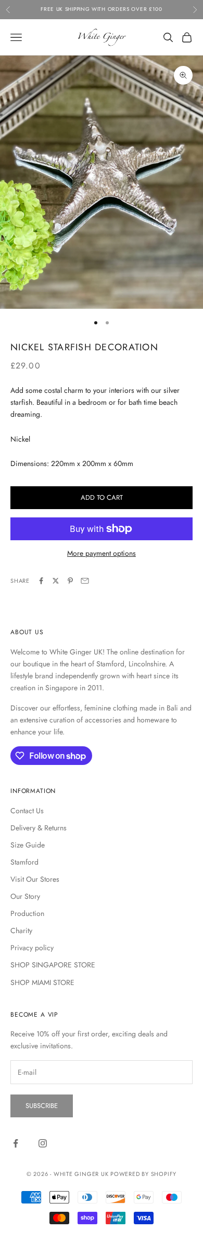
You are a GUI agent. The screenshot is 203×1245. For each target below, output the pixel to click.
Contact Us (27, 810)
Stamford (24, 862)
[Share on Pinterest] (70, 581)
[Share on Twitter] (56, 581)
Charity (21, 930)
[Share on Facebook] (41, 581)
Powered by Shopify (143, 1174)
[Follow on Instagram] (42, 1143)
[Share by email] (85, 581)
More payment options (101, 553)
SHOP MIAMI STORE (42, 982)
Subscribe (42, 1106)
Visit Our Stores (34, 879)
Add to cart (102, 497)
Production (27, 913)
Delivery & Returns (38, 828)
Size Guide (27, 845)
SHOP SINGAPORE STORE (52, 965)
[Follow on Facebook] (15, 1143)
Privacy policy (32, 947)
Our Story (25, 896)
